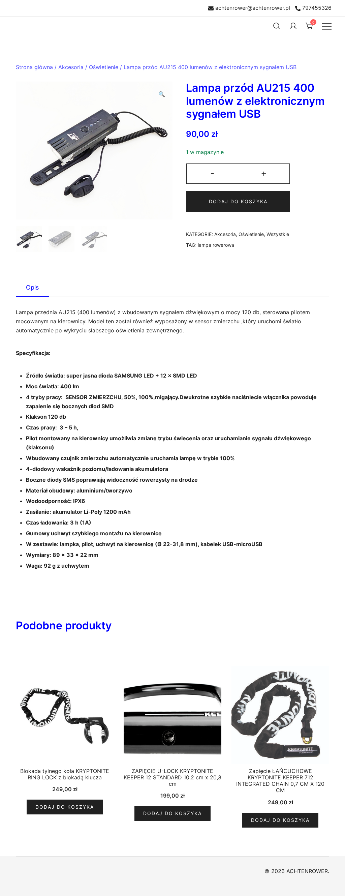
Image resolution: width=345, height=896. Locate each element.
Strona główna (34, 67)
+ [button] (264, 173)
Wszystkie (277, 234)
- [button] (212, 173)
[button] (161, 94)
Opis (32, 287)
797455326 (317, 8)
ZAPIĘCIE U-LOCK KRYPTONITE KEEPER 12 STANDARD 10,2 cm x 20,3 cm (172, 777)
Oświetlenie (103, 67)
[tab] (32, 288)
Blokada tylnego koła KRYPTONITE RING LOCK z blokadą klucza (64, 774)
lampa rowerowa (216, 245)
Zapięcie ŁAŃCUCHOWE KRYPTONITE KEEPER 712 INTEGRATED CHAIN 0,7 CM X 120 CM (280, 781)
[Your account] (293, 26)
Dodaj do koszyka (238, 201)
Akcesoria (71, 67)
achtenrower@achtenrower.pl (252, 8)
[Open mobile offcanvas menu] (327, 26)
